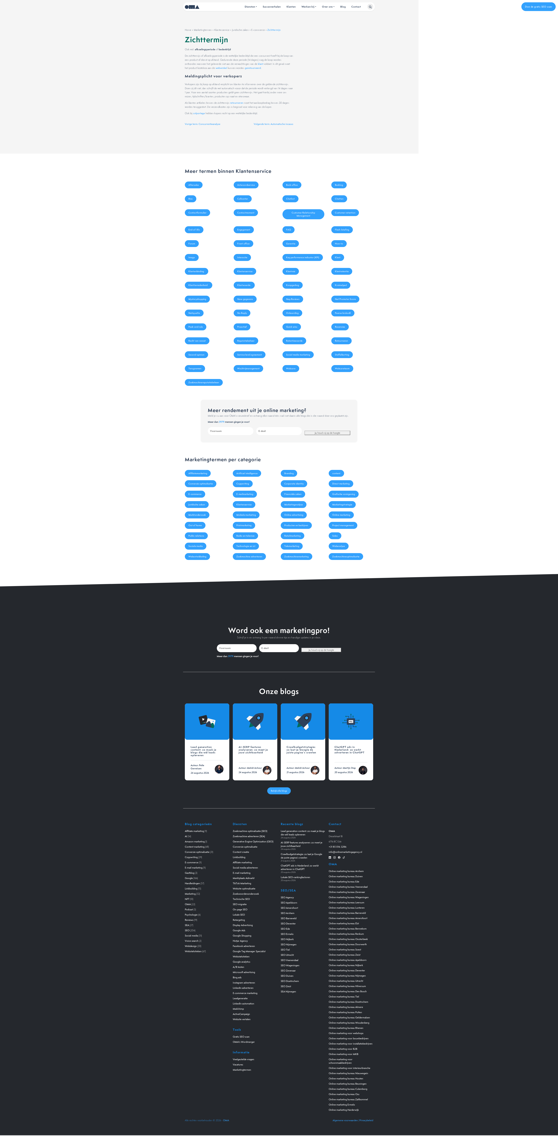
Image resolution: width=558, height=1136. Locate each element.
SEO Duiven (287, 975)
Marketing (190, 893)
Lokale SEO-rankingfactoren (295, 877)
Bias (190, 198)
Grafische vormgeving (343, 494)
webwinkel (221, 68)
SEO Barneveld (288, 918)
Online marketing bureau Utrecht (346, 981)
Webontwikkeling (197, 556)
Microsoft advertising (244, 972)
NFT (187, 899)
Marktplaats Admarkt (243, 878)
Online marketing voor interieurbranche (349, 1068)
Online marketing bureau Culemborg (348, 1089)
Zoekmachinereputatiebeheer (203, 382)
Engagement (243, 229)
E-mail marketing (193, 867)
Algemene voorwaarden (345, 1120)
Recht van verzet (197, 340)
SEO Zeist (286, 986)
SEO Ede (285, 928)
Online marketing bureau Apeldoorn (347, 960)
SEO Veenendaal (289, 960)
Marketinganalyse (293, 504)
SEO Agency (287, 897)
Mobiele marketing (246, 514)
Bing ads (237, 977)
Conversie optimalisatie (200, 483)
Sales (335, 535)
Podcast (189, 909)
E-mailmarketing (244, 494)
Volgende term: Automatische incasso (273, 124)
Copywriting (242, 483)
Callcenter (242, 198)
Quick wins (291, 326)
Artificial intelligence (246, 473)
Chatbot (290, 198)
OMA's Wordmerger (244, 1041)
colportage (199, 113)
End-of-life (194, 229)
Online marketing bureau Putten (345, 1012)
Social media (191, 935)
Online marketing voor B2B (343, 1048)
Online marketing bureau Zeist (344, 954)
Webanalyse (338, 546)
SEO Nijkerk (287, 939)
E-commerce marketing (245, 993)
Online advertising (293, 514)
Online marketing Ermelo (342, 1104)
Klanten (291, 6)
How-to (339, 243)
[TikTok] (344, 857)
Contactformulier (197, 212)
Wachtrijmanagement (248, 368)
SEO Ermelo (287, 934)
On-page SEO (240, 909)
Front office (243, 243)
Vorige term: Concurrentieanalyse (202, 124)
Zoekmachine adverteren (249, 556)
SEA (187, 925)
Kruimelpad (341, 285)
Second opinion (196, 354)
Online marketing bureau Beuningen (347, 1083)
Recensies (340, 326)
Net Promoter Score (345, 299)
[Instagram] (334, 857)
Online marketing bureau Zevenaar (347, 892)
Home (188, 30)
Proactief (242, 326)
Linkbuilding (191, 888)
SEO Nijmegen (288, 944)
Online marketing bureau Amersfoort (348, 918)
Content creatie (241, 852)
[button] (370, 7)
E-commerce (258, 30)
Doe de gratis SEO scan (538, 6)
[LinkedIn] (330, 857)
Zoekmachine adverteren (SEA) (249, 836)
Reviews (189, 920)
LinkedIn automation (243, 1003)
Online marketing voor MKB (343, 1054)
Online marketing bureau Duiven (346, 876)
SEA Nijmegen (288, 991)
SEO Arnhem (287, 913)
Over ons (327, 6)
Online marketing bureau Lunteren (347, 907)
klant (260, 63)
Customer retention (345, 212)
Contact (356, 6)
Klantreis (290, 271)
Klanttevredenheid (198, 285)
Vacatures (238, 1064)
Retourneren (341, 340)
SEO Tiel (285, 949)
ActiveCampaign (241, 1014)
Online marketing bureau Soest (345, 949)
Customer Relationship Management (303, 214)
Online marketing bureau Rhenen (346, 1028)
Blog (343, 6)
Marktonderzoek (197, 514)
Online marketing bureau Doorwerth (348, 944)
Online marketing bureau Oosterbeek (348, 939)
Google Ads (239, 930)
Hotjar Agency (240, 940)
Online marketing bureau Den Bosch (348, 991)
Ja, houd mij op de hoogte (327, 432)
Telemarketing (291, 546)
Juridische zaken (240, 30)
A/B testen (238, 967)
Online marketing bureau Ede (344, 881)
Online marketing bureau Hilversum (347, 986)
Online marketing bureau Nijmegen (347, 975)
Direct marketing (341, 483)
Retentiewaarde (294, 340)
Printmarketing (244, 525)
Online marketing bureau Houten (346, 1078)
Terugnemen (194, 368)
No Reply (242, 313)
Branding (289, 473)
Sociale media (195, 546)
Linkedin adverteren (243, 987)
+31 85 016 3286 (337, 846)
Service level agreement (249, 354)
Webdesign (191, 946)
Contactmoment (245, 212)
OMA (188, 904)
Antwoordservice (246, 184)
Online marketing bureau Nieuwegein (348, 1073)
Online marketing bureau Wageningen (349, 897)
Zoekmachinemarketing (296, 556)
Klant (337, 257)
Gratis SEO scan (241, 1036)
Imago (191, 257)
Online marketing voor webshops (346, 1033)
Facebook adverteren (244, 946)
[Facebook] (339, 857)
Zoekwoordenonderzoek (246, 893)
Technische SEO (241, 899)
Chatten (339, 198)
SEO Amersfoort (289, 907)
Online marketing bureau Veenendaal (348, 886)
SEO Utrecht (287, 955)
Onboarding (292, 313)
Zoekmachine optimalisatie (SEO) (250, 831)
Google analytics (241, 961)
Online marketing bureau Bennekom (348, 928)
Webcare (291, 368)
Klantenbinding (196, 271)
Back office (292, 184)
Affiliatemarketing (197, 473)
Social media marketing (298, 354)
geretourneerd (253, 68)
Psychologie (191, 914)
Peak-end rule (195, 326)
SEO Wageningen (290, 965)
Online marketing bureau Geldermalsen (349, 1017)
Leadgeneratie (240, 998)
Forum (191, 243)
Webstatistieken (193, 951)
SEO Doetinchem (290, 981)
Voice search (191, 940)
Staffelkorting (342, 354)
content (336, 473)
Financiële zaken (293, 494)
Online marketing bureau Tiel (344, 996)
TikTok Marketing (242, 883)
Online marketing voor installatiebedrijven (350, 1043)
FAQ (288, 229)
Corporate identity (294, 483)
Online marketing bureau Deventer (347, 970)
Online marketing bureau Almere (346, 1007)
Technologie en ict (245, 546)
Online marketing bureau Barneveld (347, 913)
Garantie (290, 243)
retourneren (236, 102)
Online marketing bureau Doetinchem (348, 1001)
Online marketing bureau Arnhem (346, 871)
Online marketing (341, 514)
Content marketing (194, 846)
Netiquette (194, 313)
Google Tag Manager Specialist (249, 951)
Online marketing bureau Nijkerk (346, 965)
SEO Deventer (288, 923)
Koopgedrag (292, 285)
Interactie (242, 257)
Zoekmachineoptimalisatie (346, 556)
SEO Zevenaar (288, 970)
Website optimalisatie (244, 888)
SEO (187, 930)
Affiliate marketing (194, 831)
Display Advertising (243, 925)
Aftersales (193, 184)
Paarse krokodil (343, 313)
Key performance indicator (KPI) (302, 257)
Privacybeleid (366, 1120)
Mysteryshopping (197, 299)
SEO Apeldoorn (289, 902)
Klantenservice (222, 30)
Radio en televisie (245, 535)
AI (186, 836)
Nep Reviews (292, 299)
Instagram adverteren (244, 982)
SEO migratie (240, 904)
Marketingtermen (203, 30)
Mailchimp (238, 1008)
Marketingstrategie (342, 504)
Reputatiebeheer (246, 340)
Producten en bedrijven (296, 525)
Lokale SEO (239, 914)
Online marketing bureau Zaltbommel (348, 1099)
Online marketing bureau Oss (344, 1094)
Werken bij (308, 6)
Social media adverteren (245, 867)
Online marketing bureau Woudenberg (349, 1022)
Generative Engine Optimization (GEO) (253, 841)
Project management (343, 525)
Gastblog (189, 872)
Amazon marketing (195, 841)
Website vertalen (242, 1019)
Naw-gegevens (245, 299)
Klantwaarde (244, 285)
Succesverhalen (272, 6)
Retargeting (239, 920)
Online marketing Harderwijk (344, 1109)
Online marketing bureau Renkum (346, 933)
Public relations (196, 535)
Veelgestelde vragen (243, 1059)
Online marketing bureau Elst (344, 923)
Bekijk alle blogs (279, 790)
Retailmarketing (292, 535)
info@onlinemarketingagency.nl (345, 852)
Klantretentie (342, 271)
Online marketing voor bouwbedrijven (349, 1038)
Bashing (339, 184)
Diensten (250, 6)
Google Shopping (242, 935)
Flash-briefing (342, 229)
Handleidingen (192, 883)
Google (189, 878)
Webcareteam (342, 368)
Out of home (195, 525)
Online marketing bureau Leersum (346, 902)
